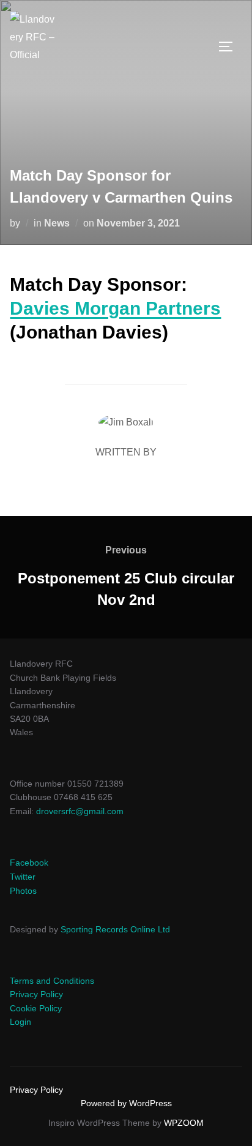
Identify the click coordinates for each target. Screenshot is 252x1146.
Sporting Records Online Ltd (115, 929)
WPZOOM (184, 1123)
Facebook (29, 862)
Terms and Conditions (52, 981)
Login (20, 1022)
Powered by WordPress (126, 1103)
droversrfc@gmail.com (80, 811)
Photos (23, 891)
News (57, 223)
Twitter (22, 877)
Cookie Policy (36, 1008)
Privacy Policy (36, 994)
